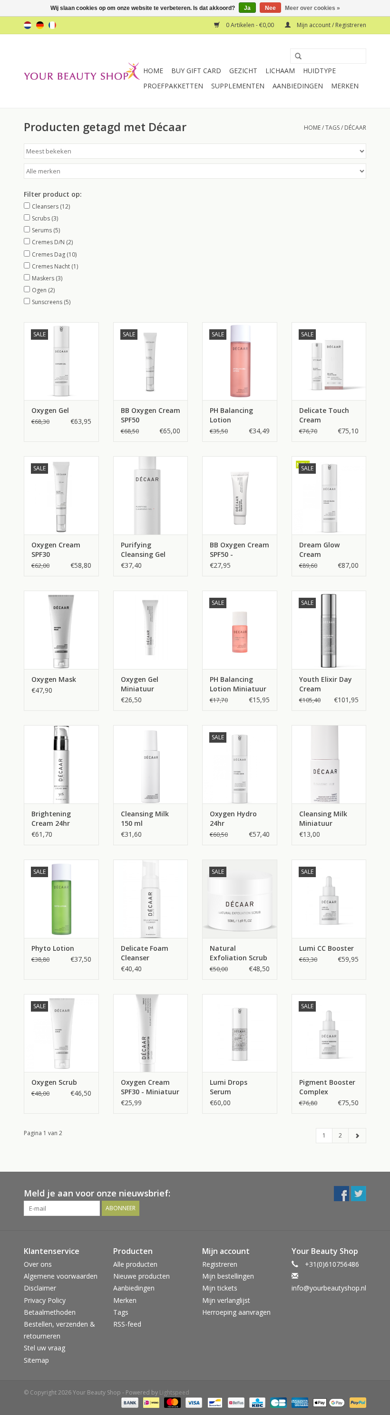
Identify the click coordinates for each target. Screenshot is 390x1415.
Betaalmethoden (50, 1312)
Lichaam (280, 70)
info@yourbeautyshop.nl (329, 1287)
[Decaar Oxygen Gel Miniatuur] (150, 630)
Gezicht (243, 70)
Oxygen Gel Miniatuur (139, 684)
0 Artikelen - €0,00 (249, 25)
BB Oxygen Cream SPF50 (150, 415)
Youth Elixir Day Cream (325, 684)
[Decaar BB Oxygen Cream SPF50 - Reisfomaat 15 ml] (239, 495)
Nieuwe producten (141, 1276)
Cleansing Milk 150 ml (145, 818)
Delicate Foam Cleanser (144, 953)
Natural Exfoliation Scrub (238, 953)
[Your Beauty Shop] (82, 71)
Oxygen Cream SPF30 (55, 549)
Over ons (38, 1264)
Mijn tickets (219, 1287)
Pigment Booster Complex (327, 1087)
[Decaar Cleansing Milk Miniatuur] (329, 764)
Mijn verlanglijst (226, 1300)
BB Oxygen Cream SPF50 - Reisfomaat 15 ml (239, 549)
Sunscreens (51, 302)
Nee (270, 8)
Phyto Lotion (52, 948)
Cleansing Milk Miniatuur (323, 818)
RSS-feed (127, 1324)
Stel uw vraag (44, 1347)
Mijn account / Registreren (330, 25)
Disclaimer (40, 1287)
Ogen (43, 290)
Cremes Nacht (55, 266)
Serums (46, 230)
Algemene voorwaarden (61, 1276)
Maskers (47, 278)
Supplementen (237, 85)
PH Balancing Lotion (231, 415)
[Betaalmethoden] (128, 1402)
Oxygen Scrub (54, 1082)
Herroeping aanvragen (236, 1312)
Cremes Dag (54, 254)
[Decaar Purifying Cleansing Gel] (150, 495)
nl (27, 25)
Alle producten (135, 1264)
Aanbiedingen (298, 85)
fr (52, 25)
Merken (345, 85)
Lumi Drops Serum (228, 1087)
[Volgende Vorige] (357, 1135)
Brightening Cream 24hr (51, 818)
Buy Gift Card (196, 70)
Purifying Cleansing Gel (143, 549)
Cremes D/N (52, 242)
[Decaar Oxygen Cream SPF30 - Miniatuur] (150, 1033)
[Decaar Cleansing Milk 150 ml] (150, 764)
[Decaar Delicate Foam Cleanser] (150, 899)
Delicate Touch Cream (324, 415)
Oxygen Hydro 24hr (233, 818)
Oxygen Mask (53, 679)
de (40, 25)
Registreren (219, 1264)
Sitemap (36, 1360)
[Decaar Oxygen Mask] (61, 630)
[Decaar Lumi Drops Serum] (239, 1033)
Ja (247, 8)
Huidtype (319, 70)
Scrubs (45, 218)
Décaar (355, 128)
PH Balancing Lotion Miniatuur (238, 684)
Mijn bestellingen (228, 1276)
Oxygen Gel (50, 410)
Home (153, 70)
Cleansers (51, 206)
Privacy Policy (45, 1300)
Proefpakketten (173, 85)
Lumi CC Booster (326, 948)
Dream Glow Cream (319, 549)
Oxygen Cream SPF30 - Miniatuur (150, 1087)
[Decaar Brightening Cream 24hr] (61, 764)
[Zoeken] (295, 56)
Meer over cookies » (312, 8)
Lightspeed (174, 1392)
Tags (332, 128)
